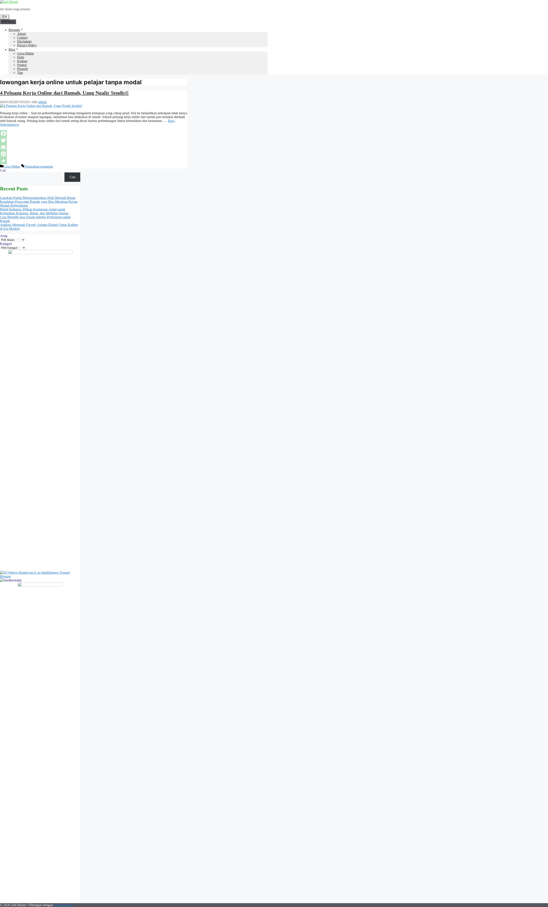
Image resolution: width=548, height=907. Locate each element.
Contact (22, 37)
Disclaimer (24, 41)
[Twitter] (93, 140)
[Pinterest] (93, 154)
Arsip (3, 236)
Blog (12, 49)
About (21, 34)
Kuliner (22, 61)
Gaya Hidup (25, 53)
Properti (22, 69)
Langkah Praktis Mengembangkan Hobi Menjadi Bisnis (37, 198)
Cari (3, 170)
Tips (20, 72)
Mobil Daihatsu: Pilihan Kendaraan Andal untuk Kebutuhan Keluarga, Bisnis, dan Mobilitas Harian (34, 211)
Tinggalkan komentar (38, 166)
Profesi (22, 65)
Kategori (6, 244)
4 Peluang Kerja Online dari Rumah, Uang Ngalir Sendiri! (64, 93)
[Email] (93, 147)
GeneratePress (63, 905)
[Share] (93, 160)
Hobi (20, 57)
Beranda (14, 30)
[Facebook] (93, 133)
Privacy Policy (27, 45)
